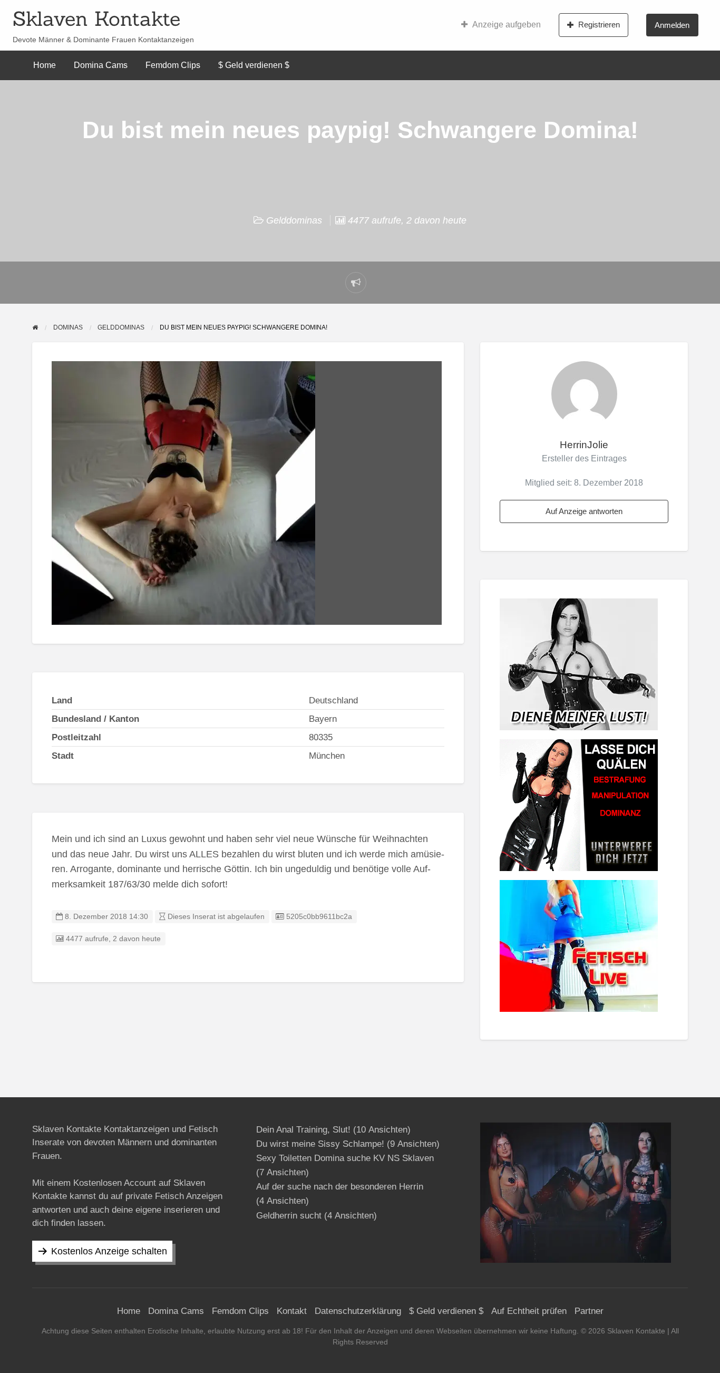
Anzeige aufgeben (506, 24)
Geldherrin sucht (289, 1216)
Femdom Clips (172, 65)
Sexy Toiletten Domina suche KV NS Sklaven (345, 1158)
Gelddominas (294, 220)
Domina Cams (101, 65)
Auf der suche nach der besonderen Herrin (339, 1187)
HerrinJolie (584, 444)
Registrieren (599, 24)
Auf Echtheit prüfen (529, 1311)
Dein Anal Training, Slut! (303, 1130)
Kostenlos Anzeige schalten (109, 1251)
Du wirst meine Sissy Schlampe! (320, 1144)
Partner (589, 1311)
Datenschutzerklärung (358, 1311)
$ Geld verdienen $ (253, 65)
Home (44, 65)
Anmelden (672, 25)
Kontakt (292, 1311)
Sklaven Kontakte (96, 18)
